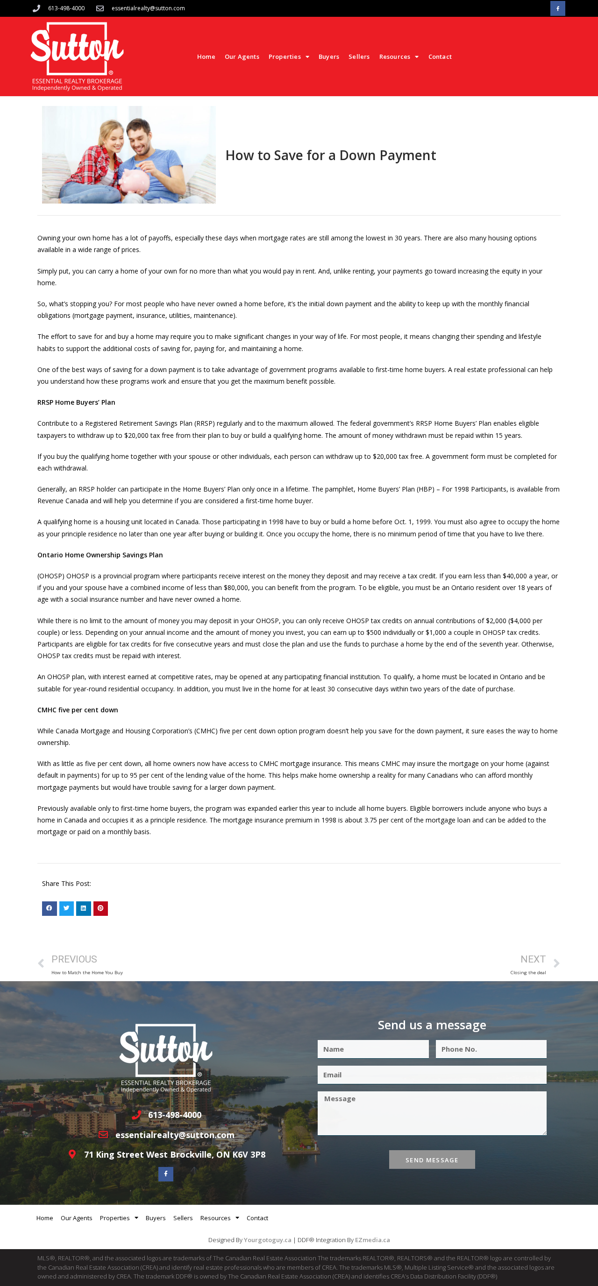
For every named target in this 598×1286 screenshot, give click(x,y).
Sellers (359, 56)
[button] (49, 908)
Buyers (329, 56)
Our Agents (242, 56)
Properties (285, 56)
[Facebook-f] (557, 8)
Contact (440, 56)
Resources (395, 56)
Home (206, 56)
